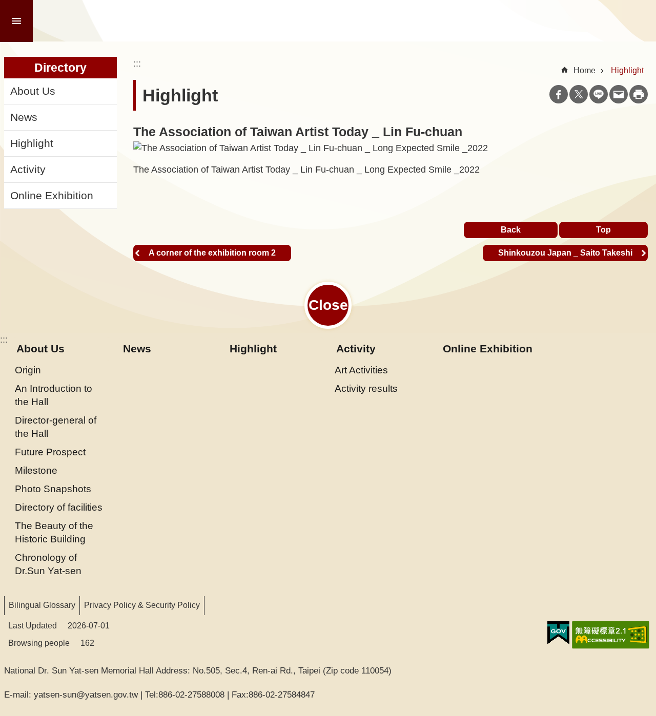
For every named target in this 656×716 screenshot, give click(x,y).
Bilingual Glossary (42, 605)
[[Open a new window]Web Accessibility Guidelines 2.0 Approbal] (610, 635)
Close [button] (328, 305)
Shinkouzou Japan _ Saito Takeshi (565, 252)
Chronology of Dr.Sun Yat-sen (48, 564)
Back (511, 229)
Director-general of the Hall (55, 426)
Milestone (36, 470)
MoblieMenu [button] (16, 21)
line (598, 94)
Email (618, 94)
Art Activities (361, 369)
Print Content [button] (638, 94)
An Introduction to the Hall (53, 395)
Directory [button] (60, 67)
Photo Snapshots (53, 488)
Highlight (31, 143)
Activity (28, 169)
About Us (32, 91)
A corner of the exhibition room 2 (212, 252)
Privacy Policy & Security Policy (142, 605)
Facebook (558, 94)
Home (584, 70)
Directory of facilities (58, 507)
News (23, 117)
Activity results (366, 388)
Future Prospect (50, 451)
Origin (28, 369)
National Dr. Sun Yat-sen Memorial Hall (150, 21)
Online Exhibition (51, 195)
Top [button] (603, 229)
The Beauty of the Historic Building (54, 532)
